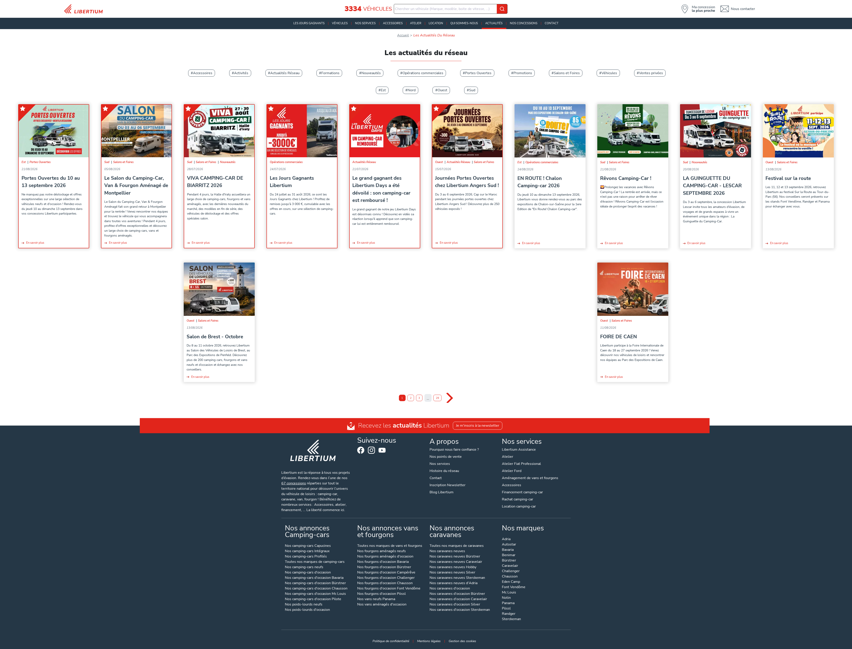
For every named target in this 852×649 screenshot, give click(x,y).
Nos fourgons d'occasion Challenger (386, 578)
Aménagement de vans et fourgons (530, 478)
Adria (506, 539)
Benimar (508, 555)
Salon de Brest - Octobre (215, 336)
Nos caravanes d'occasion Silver (455, 605)
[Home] (85, 8)
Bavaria (508, 550)
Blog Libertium (442, 492)
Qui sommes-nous (464, 23)
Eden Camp (511, 582)
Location (436, 23)
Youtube (382, 451)
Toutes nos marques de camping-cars (315, 562)
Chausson (510, 577)
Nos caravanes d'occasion (450, 589)
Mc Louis (509, 593)
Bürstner (509, 561)
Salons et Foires (567, 73)
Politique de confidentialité (391, 641)
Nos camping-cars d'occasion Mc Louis (315, 594)
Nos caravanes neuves (447, 551)
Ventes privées (651, 73)
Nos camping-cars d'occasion (308, 573)
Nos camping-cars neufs (304, 567)
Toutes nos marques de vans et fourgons (389, 546)
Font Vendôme (513, 587)
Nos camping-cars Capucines (308, 546)
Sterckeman (511, 619)
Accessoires (393, 23)
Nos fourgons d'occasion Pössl (381, 594)
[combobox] (450, 9)
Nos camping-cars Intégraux (307, 551)
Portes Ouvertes (478, 73)
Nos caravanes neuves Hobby (453, 567)
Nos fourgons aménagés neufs (381, 551)
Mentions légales (429, 641)
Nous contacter (743, 8)
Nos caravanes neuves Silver (452, 573)
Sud (472, 90)
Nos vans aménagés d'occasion (381, 605)
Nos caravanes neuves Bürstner (455, 557)
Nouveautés (371, 73)
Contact (551, 23)
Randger (508, 614)
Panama (508, 603)
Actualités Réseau (285, 73)
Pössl (506, 609)
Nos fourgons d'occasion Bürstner (384, 567)
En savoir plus (35, 243)
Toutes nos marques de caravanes (457, 546)
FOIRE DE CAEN (618, 336)
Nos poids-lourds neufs (303, 605)
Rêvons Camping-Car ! (625, 178)
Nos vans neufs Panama (376, 599)
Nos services (365, 23)
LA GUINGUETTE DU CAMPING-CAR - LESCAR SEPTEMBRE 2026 (712, 186)
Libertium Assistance (519, 449)
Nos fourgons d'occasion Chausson (385, 583)
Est (383, 90)
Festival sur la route (788, 178)
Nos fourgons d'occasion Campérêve (386, 573)
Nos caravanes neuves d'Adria (453, 583)
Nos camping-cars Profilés (306, 557)
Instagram (371, 450)
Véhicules (340, 23)
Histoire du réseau (444, 470)
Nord (412, 90)
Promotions (522, 73)
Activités (241, 73)
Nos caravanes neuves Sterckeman (457, 578)
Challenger (511, 571)
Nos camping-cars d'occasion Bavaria (314, 578)
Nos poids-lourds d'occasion (307, 610)
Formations (330, 73)
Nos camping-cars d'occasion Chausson (316, 589)
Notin (506, 598)
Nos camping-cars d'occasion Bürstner (315, 583)
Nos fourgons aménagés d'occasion (385, 557)
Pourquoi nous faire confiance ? (454, 449)
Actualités (494, 23)
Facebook (360, 450)
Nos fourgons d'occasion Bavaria (383, 562)
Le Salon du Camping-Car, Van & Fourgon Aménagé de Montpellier (136, 185)
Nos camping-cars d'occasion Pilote (313, 599)
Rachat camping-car (517, 499)
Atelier (415, 23)
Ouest (442, 90)
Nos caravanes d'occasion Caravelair (458, 599)
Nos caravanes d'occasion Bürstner (457, 594)
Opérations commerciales (422, 73)
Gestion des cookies (462, 641)
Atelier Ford (511, 470)
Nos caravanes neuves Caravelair (456, 562)
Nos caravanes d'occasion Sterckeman (460, 610)
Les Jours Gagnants (309, 23)
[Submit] (502, 9)
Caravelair (510, 566)
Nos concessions (523, 23)
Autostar (509, 545)
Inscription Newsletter (447, 485)
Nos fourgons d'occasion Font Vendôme (388, 589)
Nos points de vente (446, 456)
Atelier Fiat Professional (521, 463)
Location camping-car (519, 506)
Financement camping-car (522, 492)
